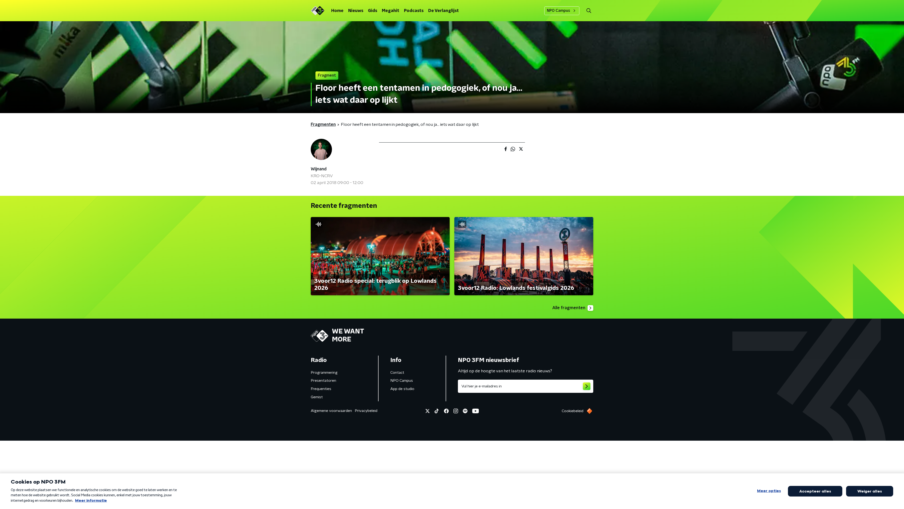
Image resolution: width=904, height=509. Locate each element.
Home (337, 11)
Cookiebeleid (572, 411)
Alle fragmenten (568, 308)
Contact (397, 372)
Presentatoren (323, 380)
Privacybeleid (366, 411)
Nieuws (355, 11)
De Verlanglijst (443, 11)
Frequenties (321, 389)
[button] (588, 10)
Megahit (390, 11)
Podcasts (414, 11)
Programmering (324, 372)
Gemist (317, 397)
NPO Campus (558, 10)
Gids (372, 11)
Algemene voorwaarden (331, 411)
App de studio (402, 389)
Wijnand (319, 169)
